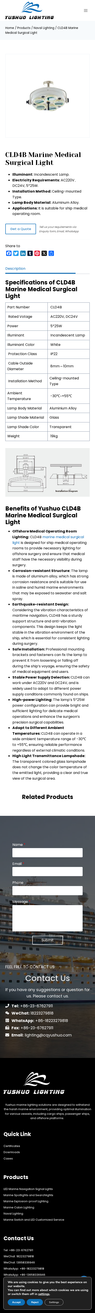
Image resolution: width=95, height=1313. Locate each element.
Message (21, 902)
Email (18, 864)
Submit (48, 940)
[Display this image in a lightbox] (47, 96)
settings (43, 1294)
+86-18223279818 (51, 1020)
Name (18, 845)
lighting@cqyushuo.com (48, 1035)
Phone (17, 883)
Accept (16, 1302)
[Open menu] (86, 10)
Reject (34, 1302)
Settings (54, 1302)
